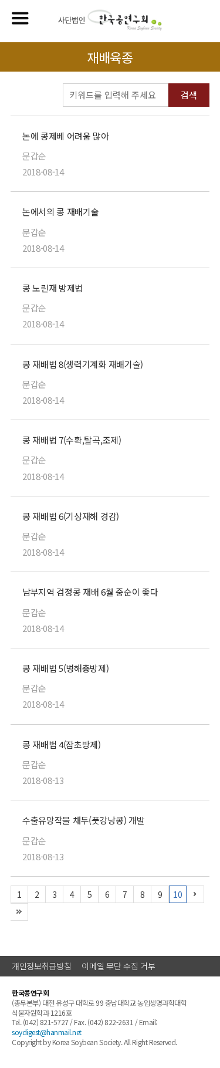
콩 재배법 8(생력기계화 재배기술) (82, 364)
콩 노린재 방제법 (52, 288)
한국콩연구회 (110, 20)
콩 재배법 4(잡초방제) (61, 744)
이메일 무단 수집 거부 (118, 966)
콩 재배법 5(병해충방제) (65, 668)
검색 (189, 95)
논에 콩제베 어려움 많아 (65, 136)
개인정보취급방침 (41, 966)
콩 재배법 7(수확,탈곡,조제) (71, 440)
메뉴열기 (20, 18)
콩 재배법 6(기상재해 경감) (70, 516)
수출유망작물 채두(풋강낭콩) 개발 (83, 820)
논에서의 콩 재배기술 (60, 211)
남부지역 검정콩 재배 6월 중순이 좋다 (90, 592)
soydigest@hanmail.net (47, 1032)
